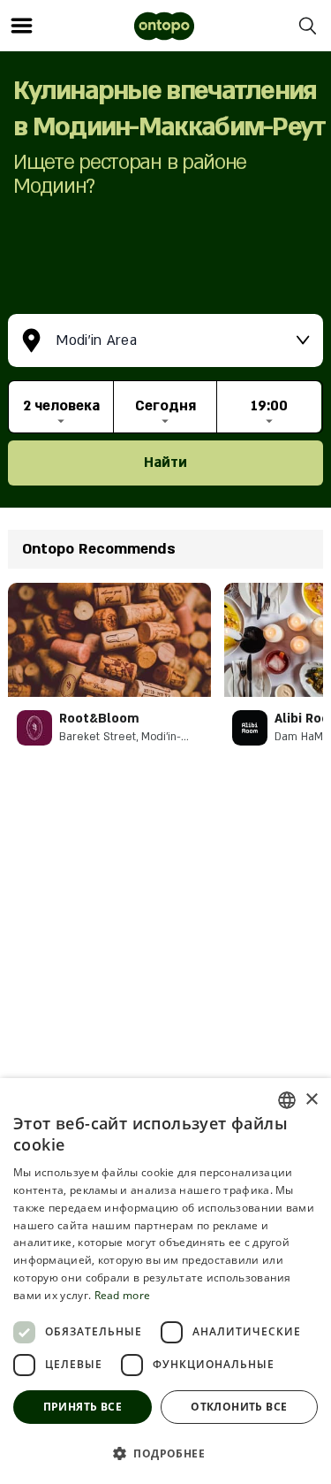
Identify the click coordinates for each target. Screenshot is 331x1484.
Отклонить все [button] (239, 1406)
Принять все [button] (82, 1406)
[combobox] (287, 1100)
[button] (165, 1453)
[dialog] (165, 1281)
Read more (122, 1295)
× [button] (311, 1099)
